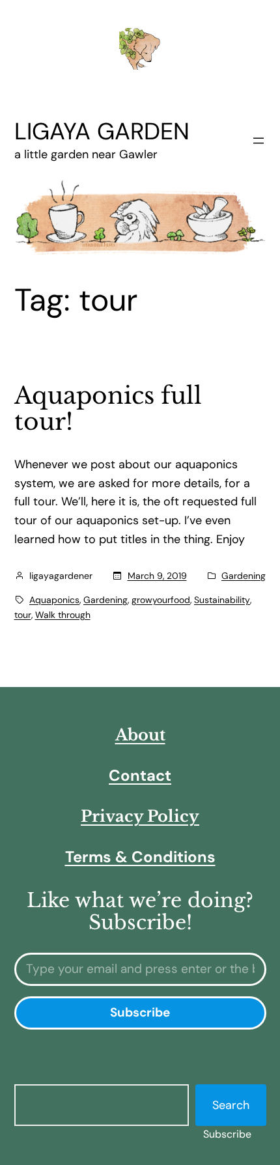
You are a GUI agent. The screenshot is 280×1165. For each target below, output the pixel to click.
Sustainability (222, 600)
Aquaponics (54, 600)
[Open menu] (258, 140)
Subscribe (227, 1134)
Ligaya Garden (101, 131)
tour (22, 615)
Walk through (63, 615)
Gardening (243, 576)
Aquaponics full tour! (108, 409)
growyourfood (161, 600)
